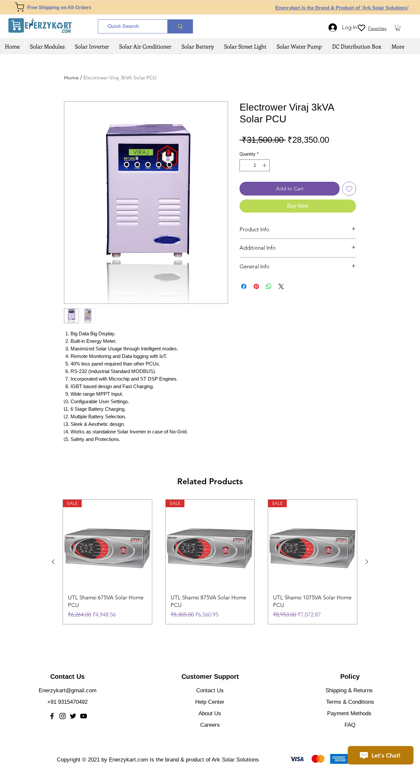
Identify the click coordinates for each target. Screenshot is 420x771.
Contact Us (210, 690)
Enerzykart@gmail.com (67, 690)
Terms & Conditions (350, 702)
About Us (210, 713)
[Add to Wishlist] (349, 189)
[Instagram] (62, 716)
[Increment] (265, 165)
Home (71, 77)
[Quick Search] (180, 26)
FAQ (350, 725)
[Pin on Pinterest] (256, 286)
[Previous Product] (53, 562)
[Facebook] (52, 716)
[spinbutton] (254, 165)
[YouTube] (83, 716)
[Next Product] (367, 562)
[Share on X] (281, 286)
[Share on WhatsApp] (269, 286)
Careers (210, 725)
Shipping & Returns (349, 690)
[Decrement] (244, 165)
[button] (397, 28)
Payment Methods (350, 713)
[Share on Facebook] (244, 286)
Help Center (209, 702)
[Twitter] (73, 716)
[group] (210, 562)
